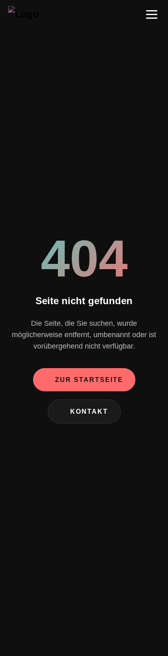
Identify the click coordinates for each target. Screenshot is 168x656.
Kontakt (89, 411)
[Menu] (152, 14)
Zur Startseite (89, 379)
